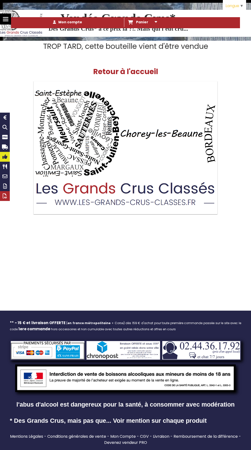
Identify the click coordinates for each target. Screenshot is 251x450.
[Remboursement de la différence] (5, 117)
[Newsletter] (5, 186)
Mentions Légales (26, 436)
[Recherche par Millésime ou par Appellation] (5, 127)
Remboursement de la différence (206, 436)
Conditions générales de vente (76, 436)
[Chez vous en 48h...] (5, 147)
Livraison (161, 436)
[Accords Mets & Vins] (5, 167)
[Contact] (5, 176)
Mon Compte (123, 436)
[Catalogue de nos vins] (5, 196)
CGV (144, 436)
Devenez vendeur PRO (125, 442)
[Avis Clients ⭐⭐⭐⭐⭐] (5, 157)
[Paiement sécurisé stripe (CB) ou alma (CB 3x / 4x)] (5, 137)
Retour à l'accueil (125, 71)
